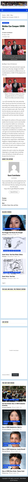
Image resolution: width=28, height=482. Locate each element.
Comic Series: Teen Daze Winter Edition (12, 254)
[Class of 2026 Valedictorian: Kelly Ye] (14, 417)
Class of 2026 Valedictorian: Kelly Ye (11, 427)
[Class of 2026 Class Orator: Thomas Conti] (14, 461)
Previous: (4, 199)
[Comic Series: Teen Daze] (14, 266)
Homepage (6, 250)
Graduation (6, 421)
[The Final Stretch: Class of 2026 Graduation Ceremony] (14, 394)
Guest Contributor (7, 32)
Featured (6, 399)
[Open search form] (26, 10)
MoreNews (23, 478)
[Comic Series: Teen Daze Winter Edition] (14, 245)
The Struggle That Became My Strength (12, 232)
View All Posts (14, 192)
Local (11, 250)
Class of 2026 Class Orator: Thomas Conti (13, 471)
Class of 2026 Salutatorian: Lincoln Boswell (13, 449)
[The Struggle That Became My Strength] (14, 223)
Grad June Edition (6, 374)
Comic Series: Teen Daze (8, 276)
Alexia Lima (5, 473)
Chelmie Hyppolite (7, 407)
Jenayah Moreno (6, 451)
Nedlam (5, 234)
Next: (10, 204)
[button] (2, 10)
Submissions (5, 22)
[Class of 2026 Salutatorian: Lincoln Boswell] (14, 439)
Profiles (5, 423)
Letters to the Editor (8, 228)
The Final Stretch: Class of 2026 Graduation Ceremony (13, 404)
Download (15, 374)
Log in (3, 283)
